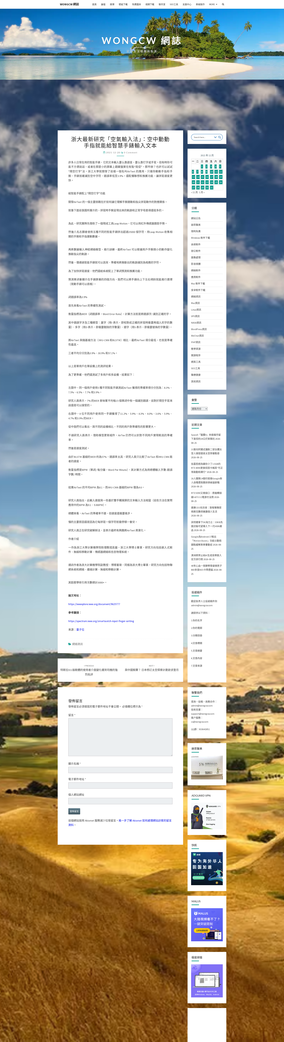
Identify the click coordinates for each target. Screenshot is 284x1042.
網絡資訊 (77, 644)
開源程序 (196, 355)
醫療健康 (196, 374)
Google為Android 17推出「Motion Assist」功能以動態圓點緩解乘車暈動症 (206, 540)
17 (211, 177)
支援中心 (187, 4)
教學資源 (196, 348)
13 (193, 177)
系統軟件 (196, 244)
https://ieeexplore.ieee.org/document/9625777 (94, 604)
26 (221, 182)
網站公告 (196, 218)
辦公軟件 (196, 250)
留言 (71, 715)
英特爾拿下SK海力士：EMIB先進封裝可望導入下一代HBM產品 (207, 526)
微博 (112, 4)
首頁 (94, 4)
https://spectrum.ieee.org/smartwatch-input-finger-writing (101, 621)
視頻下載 (149, 4)
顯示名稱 (74, 763)
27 (193, 187)
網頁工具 (196, 361)
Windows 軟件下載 (200, 237)
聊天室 (162, 4)
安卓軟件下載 (198, 290)
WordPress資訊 (199, 329)
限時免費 (196, 231)
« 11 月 (194, 192)
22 (202, 182)
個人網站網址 (76, 794)
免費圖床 (136, 4)
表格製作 (200, 4)
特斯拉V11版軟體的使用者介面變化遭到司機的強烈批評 (89, 670)
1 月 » (202, 192)
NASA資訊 (196, 322)
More (212, 4)
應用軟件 (196, 277)
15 (202, 177)
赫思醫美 (196, 224)
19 (221, 177)
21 (198, 182)
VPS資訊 (195, 316)
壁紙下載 (123, 4)
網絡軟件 (196, 270)
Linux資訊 (196, 309)
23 (207, 182)
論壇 (103, 4)
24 (211, 182)
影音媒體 (196, 263)
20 (193, 182)
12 (221, 171)
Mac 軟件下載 (198, 283)
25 (216, 182)
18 (216, 177)
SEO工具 (174, 4)
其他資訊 (196, 381)
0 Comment (130, 152)
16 (207, 177)
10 (211, 171)
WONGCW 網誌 (69, 4)
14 (198, 177)
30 (207, 187)
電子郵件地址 (77, 779)
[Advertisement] (142, 108)
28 (198, 187)
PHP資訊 (195, 342)
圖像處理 (196, 257)
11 (216, 171)
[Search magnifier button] (219, 137)
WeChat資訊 (197, 335)
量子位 (80, 629)
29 (202, 187)
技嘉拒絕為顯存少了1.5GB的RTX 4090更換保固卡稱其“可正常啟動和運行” (207, 467)
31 (211, 187)
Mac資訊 (195, 303)
